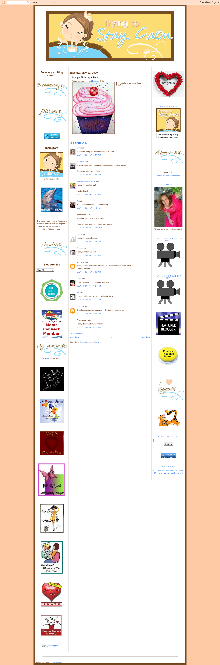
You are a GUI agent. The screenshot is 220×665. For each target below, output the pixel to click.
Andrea (79, 248)
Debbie (79, 234)
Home (110, 337)
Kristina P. (81, 161)
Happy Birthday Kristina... (86, 77)
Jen (78, 201)
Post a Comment (76, 333)
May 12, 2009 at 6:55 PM (89, 327)
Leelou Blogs (57, 662)
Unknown (80, 262)
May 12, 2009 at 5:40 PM (89, 314)
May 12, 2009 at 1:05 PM (89, 242)
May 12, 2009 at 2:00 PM (89, 272)
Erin (78, 148)
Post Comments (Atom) (89, 342)
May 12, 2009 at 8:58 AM (89, 175)
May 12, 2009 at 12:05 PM (89, 228)
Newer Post (74, 337)
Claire (79, 279)
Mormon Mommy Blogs (86, 181)
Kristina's (95, 81)
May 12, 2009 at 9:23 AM (89, 194)
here (48, 358)
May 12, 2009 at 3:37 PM (89, 300)
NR (78, 292)
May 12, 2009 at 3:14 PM (89, 286)
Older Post (145, 337)
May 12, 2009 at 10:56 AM (89, 208)
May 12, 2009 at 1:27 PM (89, 255)
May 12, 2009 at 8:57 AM (89, 155)
